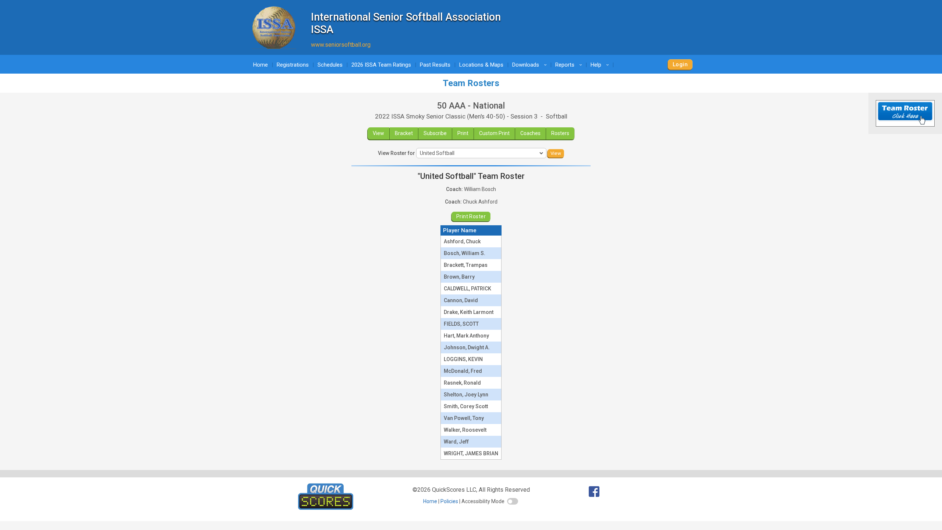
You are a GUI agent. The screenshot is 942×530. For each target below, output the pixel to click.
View (378, 133)
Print (462, 133)
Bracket (404, 133)
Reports (569, 64)
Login (680, 64)
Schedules (330, 64)
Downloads (530, 64)
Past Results (435, 64)
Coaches (530, 133)
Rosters (560, 133)
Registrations (293, 64)
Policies (449, 501)
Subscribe (435, 133)
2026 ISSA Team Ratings (381, 64)
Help (601, 64)
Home (260, 64)
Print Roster (471, 216)
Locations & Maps (481, 64)
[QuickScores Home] (325, 507)
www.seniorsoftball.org (341, 44)
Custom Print (494, 133)
